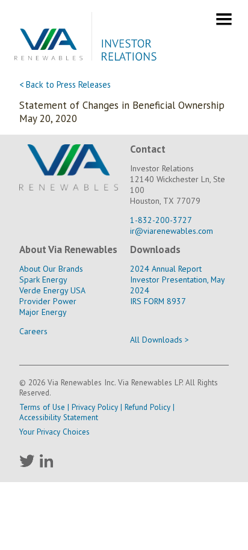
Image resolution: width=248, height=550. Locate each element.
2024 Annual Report (166, 268)
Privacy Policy (95, 407)
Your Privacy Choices (54, 432)
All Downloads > (159, 339)
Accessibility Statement (58, 417)
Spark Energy (43, 279)
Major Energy (42, 312)
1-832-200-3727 (161, 220)
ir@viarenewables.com (171, 230)
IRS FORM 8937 (158, 301)
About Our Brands (51, 268)
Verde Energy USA (52, 290)
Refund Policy (147, 407)
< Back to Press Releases (65, 84)
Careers (33, 331)
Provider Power (47, 301)
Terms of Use (42, 407)
